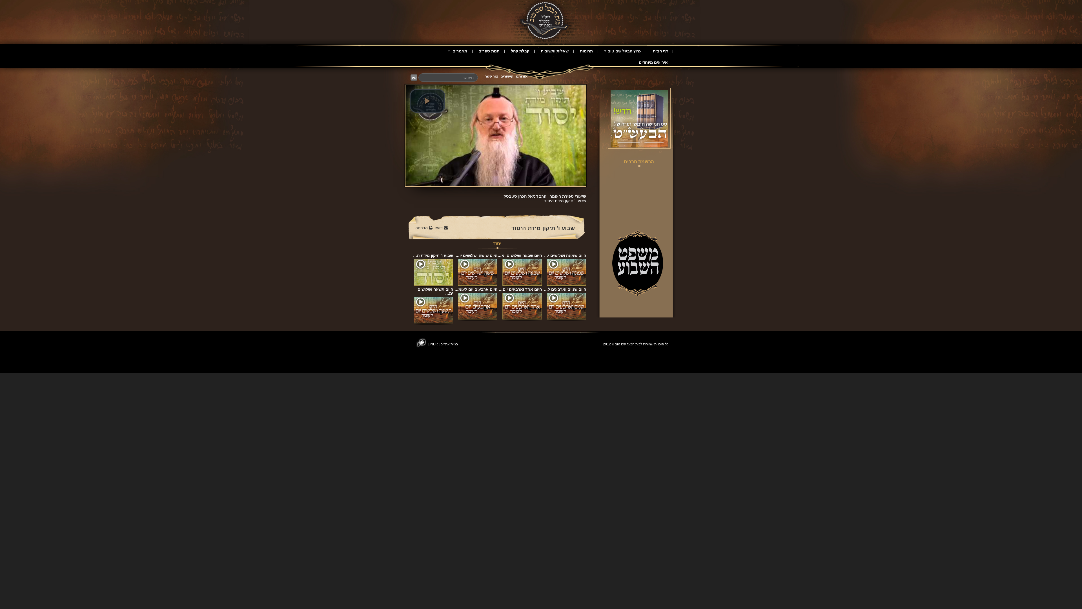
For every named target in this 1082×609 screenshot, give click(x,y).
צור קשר (491, 76)
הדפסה (422, 228)
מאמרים (459, 51)
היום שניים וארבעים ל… (565, 289)
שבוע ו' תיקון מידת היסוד (543, 228)
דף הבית (660, 51)
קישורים (506, 76)
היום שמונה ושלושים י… (565, 255)
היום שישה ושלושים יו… (476, 255)
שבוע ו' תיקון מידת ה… (433, 255)
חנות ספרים (489, 51)
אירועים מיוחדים (653, 62)
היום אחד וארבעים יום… (520, 289)
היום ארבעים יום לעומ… (475, 289)
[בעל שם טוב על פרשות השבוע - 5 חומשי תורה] (639, 118)
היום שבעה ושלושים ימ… (520, 255)
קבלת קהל (520, 51)
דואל (439, 228)
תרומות (586, 51)
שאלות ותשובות (555, 51)
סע (414, 77)
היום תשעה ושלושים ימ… (435, 291)
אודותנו (521, 76)
